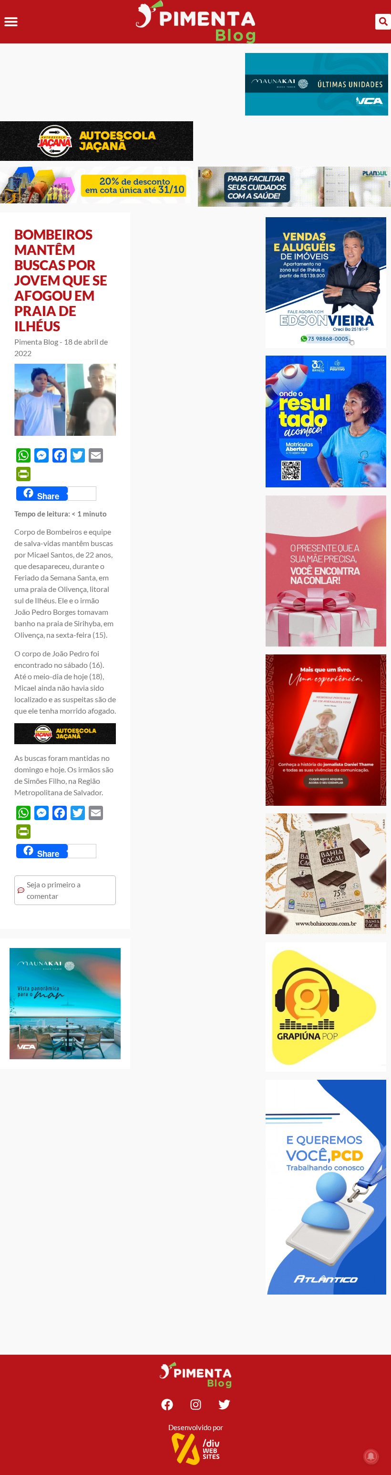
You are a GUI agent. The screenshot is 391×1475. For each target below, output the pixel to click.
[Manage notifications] (371, 1456)
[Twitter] (224, 1405)
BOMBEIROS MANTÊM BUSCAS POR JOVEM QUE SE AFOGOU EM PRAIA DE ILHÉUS (60, 280)
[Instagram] (195, 1405)
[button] (10, 21)
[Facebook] (167, 1405)
